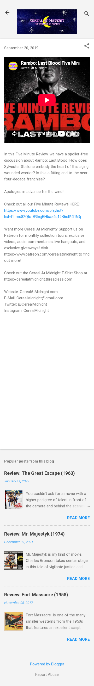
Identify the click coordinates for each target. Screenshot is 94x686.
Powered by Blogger (47, 664)
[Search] (87, 14)
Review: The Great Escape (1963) (39, 473)
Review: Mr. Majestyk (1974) (34, 534)
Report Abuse (47, 674)
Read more (78, 517)
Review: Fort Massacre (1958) (36, 594)
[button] (87, 46)
